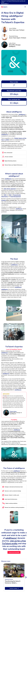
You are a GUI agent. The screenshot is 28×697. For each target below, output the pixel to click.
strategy (3, 200)
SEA (10, 195)
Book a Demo (4, 3)
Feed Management (15, 196)
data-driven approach (10, 189)
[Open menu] (25, 7)
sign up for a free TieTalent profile (14, 542)
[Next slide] (26, 577)
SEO (5, 195)
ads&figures (22, 114)
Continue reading (13, 588)
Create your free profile (14, 552)
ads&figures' (6, 373)
